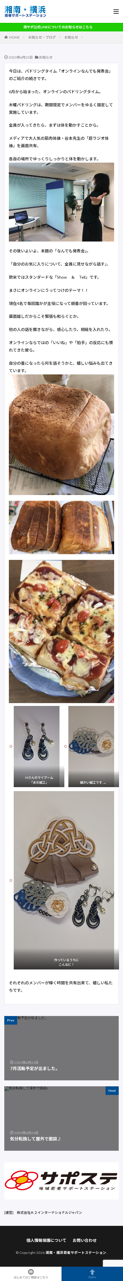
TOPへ (92, 1277)
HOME (14, 37)
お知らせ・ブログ (42, 37)
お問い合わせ (85, 1240)
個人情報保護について (46, 1240)
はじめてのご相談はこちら (31, 1277)
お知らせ (71, 37)
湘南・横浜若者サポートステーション (75, 1252)
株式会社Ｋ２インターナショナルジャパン (49, 1212)
